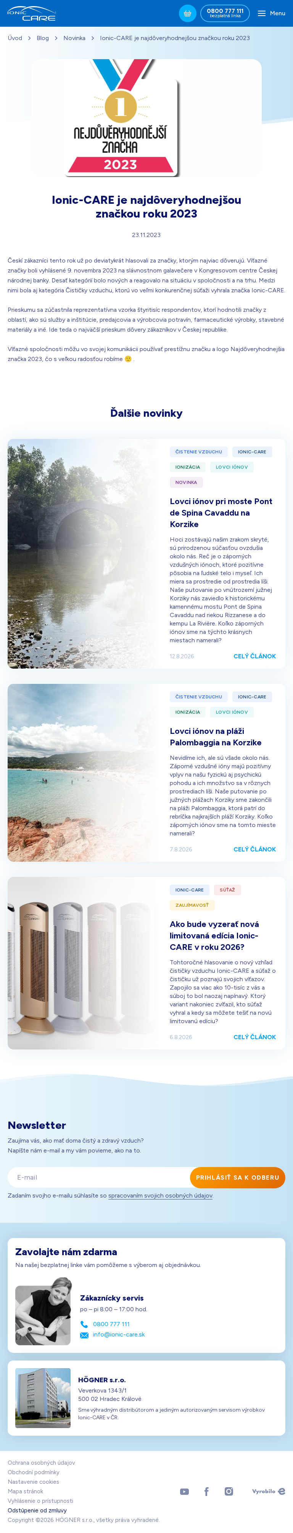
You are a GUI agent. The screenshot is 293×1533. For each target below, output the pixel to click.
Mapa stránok (25, 1491)
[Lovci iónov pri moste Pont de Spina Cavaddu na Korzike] (84, 554)
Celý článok (254, 656)
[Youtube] (184, 1491)
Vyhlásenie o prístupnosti (40, 1501)
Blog (43, 38)
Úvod (15, 38)
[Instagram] (228, 1491)
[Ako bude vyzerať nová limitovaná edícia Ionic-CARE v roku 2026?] (84, 963)
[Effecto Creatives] (268, 1491)
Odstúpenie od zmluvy (37, 1510)
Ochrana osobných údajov (41, 1462)
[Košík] (187, 13)
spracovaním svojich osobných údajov (160, 1195)
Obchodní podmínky (34, 1472)
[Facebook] (206, 1491)
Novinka (74, 38)
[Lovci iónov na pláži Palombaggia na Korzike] (84, 773)
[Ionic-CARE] (32, 13)
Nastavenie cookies (33, 1481)
